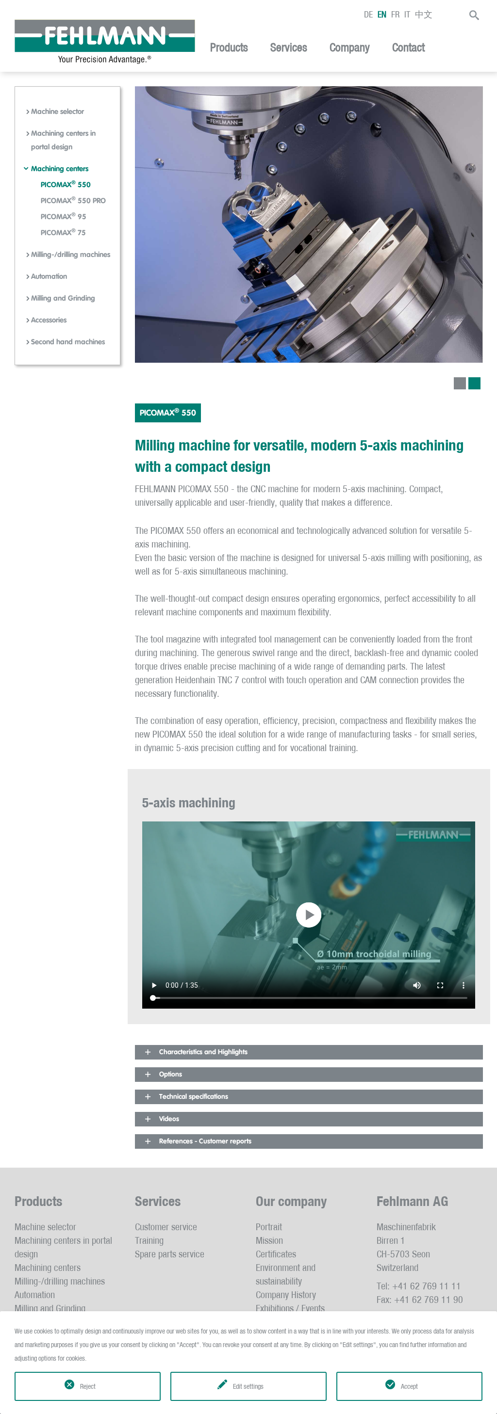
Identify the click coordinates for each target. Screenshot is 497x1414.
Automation (49, 276)
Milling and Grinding (63, 298)
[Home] (105, 41)
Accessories (48, 320)
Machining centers (59, 169)
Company (350, 47)
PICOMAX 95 (63, 217)
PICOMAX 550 (66, 185)
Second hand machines (68, 342)
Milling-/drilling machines (70, 254)
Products (229, 47)
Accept (409, 1386)
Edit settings (248, 1386)
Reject (88, 1386)
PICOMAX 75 (63, 233)
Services (288, 47)
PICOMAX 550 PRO (73, 201)
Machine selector (57, 111)
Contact (408, 47)
